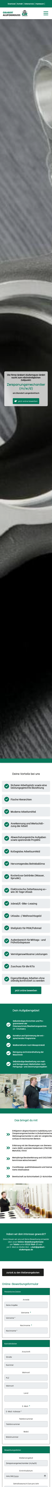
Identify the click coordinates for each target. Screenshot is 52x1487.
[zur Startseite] (15, 13)
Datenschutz (29, 4)
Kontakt (20, 4)
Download (11, 4)
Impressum (40, 4)
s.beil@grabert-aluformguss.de (32, 1248)
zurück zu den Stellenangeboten (22, 1272)
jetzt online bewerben (26, 990)
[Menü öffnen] (46, 13)
